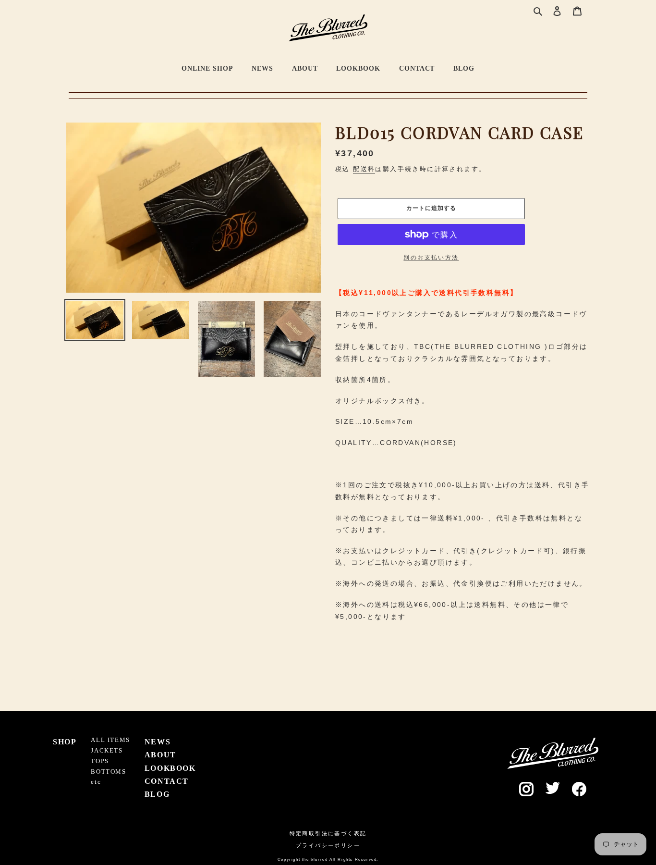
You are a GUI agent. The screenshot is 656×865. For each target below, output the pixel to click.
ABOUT (305, 68)
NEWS (262, 68)
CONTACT (417, 68)
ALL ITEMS (110, 740)
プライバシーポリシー (328, 845)
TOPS (100, 761)
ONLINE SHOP (207, 68)
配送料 (364, 169)
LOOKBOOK (358, 68)
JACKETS (106, 750)
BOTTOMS (108, 771)
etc (96, 781)
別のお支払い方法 (431, 257)
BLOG (463, 68)
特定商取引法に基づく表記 (328, 833)
